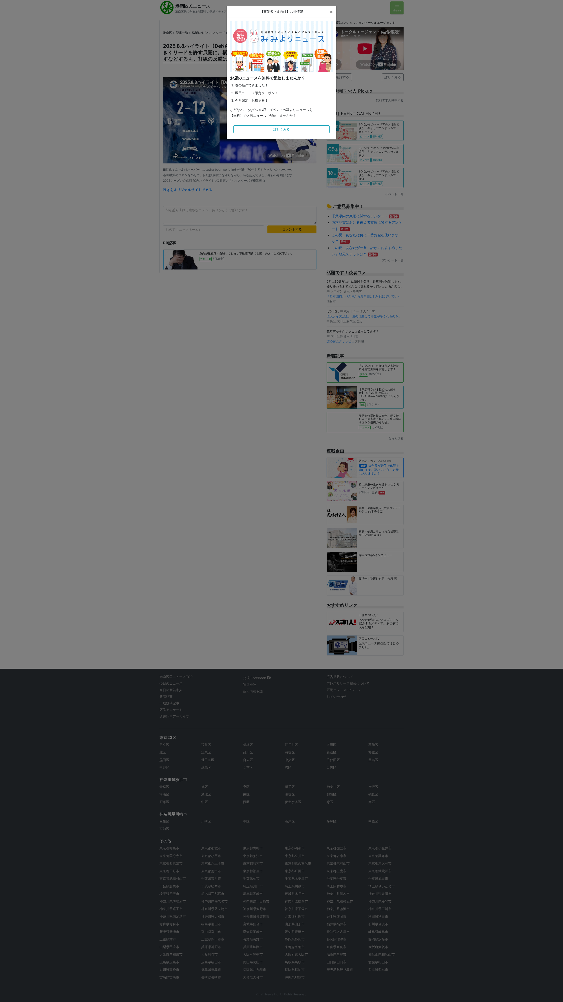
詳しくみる (281, 129)
